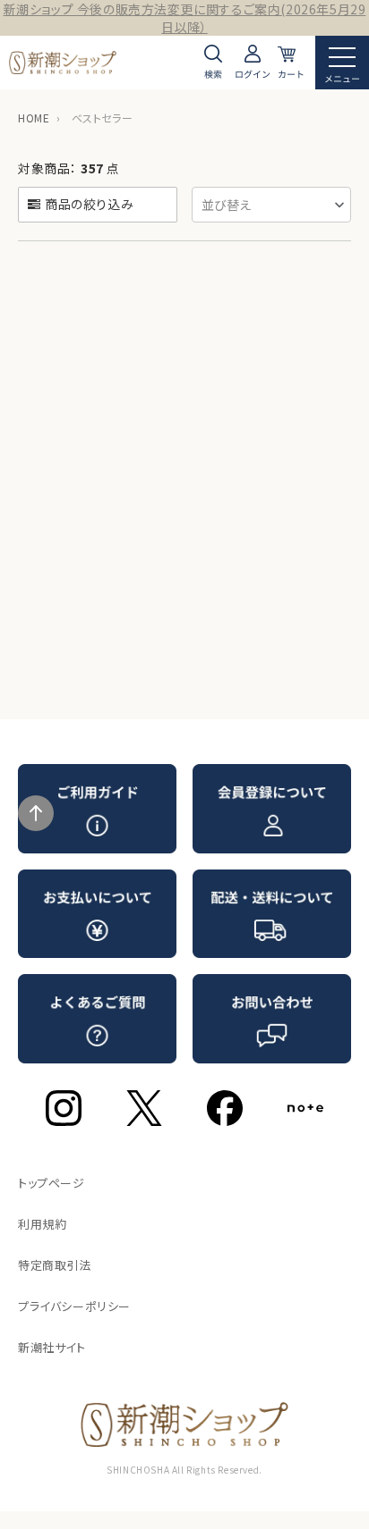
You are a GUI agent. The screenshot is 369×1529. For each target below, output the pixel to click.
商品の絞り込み (89, 204)
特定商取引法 (54, 1264)
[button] (271, 205)
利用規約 (42, 1223)
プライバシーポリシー (74, 1306)
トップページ (51, 1182)
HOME (33, 117)
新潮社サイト (52, 1347)
